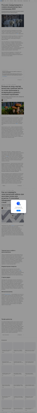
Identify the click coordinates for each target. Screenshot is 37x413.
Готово (18, 210)
